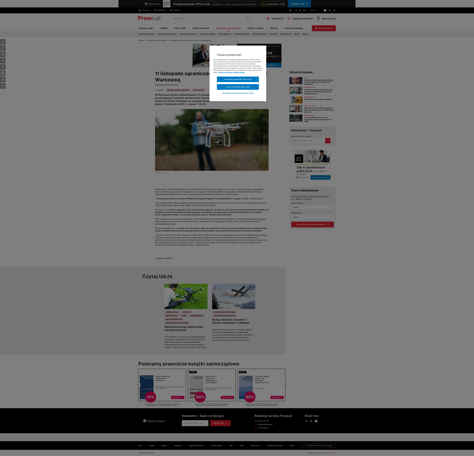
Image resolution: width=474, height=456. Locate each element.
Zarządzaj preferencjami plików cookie (238, 93)
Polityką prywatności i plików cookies (231, 72)
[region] (237, 73)
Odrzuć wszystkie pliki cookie (238, 87)
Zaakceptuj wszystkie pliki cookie (237, 79)
